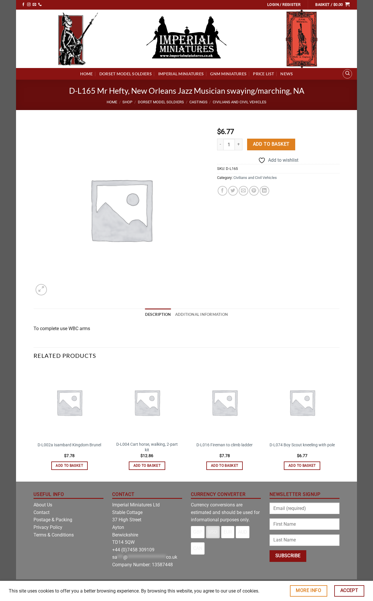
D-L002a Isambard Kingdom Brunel (69, 445)
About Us (43, 505)
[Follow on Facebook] (23, 5)
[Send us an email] (34, 5)
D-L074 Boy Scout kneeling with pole (302, 445)
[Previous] (33, 423)
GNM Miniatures (228, 73)
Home (86, 73)
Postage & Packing (53, 519)
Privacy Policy (48, 527)
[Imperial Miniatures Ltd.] (186, 39)
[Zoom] (41, 289)
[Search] (347, 74)
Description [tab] (158, 314)
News (286, 73)
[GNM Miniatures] (301, 39)
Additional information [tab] (201, 314)
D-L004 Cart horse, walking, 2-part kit (147, 447)
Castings (198, 102)
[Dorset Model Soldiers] (78, 39)
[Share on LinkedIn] (264, 191)
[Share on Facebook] (222, 191)
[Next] (337, 423)
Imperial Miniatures (181, 73)
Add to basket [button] (69, 466)
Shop (127, 102)
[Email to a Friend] (243, 191)
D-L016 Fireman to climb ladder (224, 445)
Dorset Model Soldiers (125, 73)
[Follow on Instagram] (29, 5)
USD (212, 532)
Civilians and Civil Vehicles (239, 102)
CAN (197, 548)
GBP (197, 532)
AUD (242, 532)
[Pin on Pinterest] (254, 191)
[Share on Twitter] (233, 191)
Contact (42, 512)
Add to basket (271, 144)
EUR (228, 532)
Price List (263, 73)
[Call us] (40, 5)
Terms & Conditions (54, 535)
